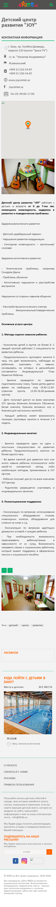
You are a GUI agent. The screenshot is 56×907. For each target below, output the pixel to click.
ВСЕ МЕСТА (45, 687)
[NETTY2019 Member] (36, 861)
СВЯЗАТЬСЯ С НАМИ (16, 771)
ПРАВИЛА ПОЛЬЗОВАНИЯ (19, 784)
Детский (13, 625)
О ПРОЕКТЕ (10, 765)
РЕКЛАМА (9, 778)
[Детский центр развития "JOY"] (28, 593)
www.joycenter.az (19, 80)
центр (24, 625)
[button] (28, 125)
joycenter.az (16, 87)
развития (37, 625)
